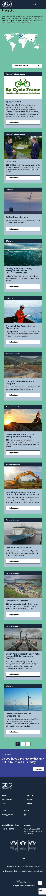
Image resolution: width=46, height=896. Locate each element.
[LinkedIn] (25, 814)
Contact (38, 769)
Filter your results (21, 66)
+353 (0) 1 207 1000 (9, 829)
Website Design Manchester (16, 866)
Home (4, 795)
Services (30, 795)
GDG (7, 786)
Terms (23, 858)
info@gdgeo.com (7, 815)
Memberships (7, 799)
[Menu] (44, 4)
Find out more (14, 122)
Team (4, 803)
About (29, 803)
